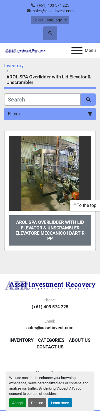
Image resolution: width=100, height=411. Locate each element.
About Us (80, 340)
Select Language (47, 20)
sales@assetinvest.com (53, 11)
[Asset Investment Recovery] (50, 285)
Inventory (21, 340)
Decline (37, 403)
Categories (51, 340)
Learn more (60, 403)
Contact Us (50, 347)
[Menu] (76, 50)
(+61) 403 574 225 (53, 5)
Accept (17, 403)
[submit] (88, 99)
